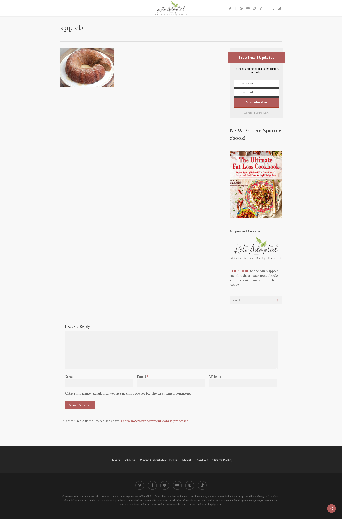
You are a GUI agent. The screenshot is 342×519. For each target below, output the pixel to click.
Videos (130, 460)
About (186, 460)
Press (173, 460)
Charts (115, 460)
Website (215, 377)
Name (70, 377)
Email (142, 377)
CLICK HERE (239, 271)
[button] (66, 8)
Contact (202, 460)
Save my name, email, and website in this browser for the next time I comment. (129, 393)
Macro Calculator (153, 460)
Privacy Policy (221, 460)
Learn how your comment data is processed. (155, 421)
